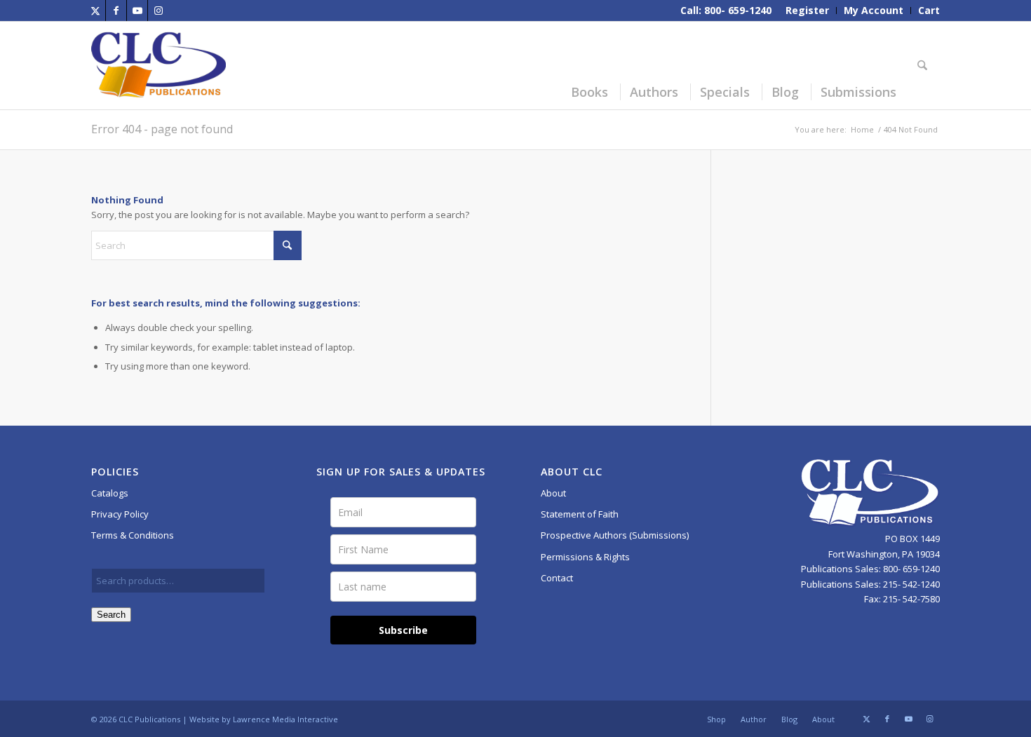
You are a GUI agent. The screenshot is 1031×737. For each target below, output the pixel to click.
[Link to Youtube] (137, 10)
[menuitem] (808, 10)
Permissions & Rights (585, 556)
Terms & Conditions (132, 535)
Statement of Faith (580, 514)
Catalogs (109, 493)
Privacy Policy (120, 514)
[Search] (924, 65)
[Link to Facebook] (116, 10)
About (553, 493)
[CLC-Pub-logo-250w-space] (158, 65)
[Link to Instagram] (158, 10)
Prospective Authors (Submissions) (615, 535)
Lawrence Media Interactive (285, 719)
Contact (557, 578)
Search (111, 614)
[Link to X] (95, 10)
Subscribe (403, 630)
